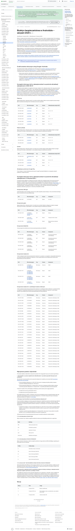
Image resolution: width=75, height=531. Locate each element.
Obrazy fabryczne (18, 520)
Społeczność (22, 528)
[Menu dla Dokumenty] (14, 1)
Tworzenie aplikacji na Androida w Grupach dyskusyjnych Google (44, 522)
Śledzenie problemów (58, 522)
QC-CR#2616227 (29, 268)
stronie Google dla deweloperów (32, 467)
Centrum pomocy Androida (59, 514)
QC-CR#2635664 (30, 278)
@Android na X (37, 514)
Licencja (34, 528)
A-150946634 (29, 110)
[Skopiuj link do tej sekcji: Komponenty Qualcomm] (30, 254)
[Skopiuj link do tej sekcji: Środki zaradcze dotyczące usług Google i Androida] (48, 66)
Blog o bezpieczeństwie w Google (40, 518)
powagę (18, 91)
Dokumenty (11, 1)
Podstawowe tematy (29, 6)
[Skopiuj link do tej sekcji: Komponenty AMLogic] (29, 189)
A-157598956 (29, 121)
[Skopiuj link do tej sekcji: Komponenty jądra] (27, 203)
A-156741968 (29, 113)
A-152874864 (29, 160)
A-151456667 (29, 137)
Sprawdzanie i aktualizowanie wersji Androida (28, 42)
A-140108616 (29, 156)
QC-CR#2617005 (30, 273)
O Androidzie (17, 528)
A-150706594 (29, 108)
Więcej (65, 6)
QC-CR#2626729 (30, 277)
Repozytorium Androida (19, 514)
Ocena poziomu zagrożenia (30, 50)
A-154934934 (29, 165)
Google (41, 477)
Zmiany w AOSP (33, 16)
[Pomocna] (58, 27)
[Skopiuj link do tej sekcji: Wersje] (22, 482)
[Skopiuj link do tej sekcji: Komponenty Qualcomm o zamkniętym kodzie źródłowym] (46, 286)
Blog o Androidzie (38, 517)
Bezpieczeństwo (20, 6)
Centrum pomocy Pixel (58, 515)
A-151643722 (29, 140)
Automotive (59, 6)
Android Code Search (21, 1)
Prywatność (39, 528)
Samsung (56, 477)
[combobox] (53, 1)
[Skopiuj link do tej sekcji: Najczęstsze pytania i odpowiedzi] (37, 371)
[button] (6, 16)
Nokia (53, 477)
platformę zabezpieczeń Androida (48, 68)
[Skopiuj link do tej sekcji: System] (22, 146)
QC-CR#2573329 (30, 271)
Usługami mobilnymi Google (30, 78)
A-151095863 (29, 116)
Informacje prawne (29, 528)
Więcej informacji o (20, 55)
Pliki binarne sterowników (19, 522)
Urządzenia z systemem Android (48, 6)
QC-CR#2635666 (30, 279)
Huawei (44, 477)
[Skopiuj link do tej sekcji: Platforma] (23, 98)
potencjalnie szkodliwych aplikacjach (35, 77)
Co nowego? (3, 6)
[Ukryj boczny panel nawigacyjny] (12, 529)
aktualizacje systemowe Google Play (47, 95)
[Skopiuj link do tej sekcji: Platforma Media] (26, 127)
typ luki (56, 90)
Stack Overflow (57, 520)
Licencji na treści (43, 505)
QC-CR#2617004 (30, 272)
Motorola (49, 477)
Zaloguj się (72, 1)
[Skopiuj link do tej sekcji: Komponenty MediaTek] (29, 226)
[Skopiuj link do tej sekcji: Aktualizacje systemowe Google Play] (36, 169)
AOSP (18, 26)
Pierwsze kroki (11, 6)
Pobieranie (16, 517)
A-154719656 (29, 118)
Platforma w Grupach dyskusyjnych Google (42, 520)
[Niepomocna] (60, 27)
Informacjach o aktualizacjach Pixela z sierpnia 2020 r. (30, 61)
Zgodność (37, 6)
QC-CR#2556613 (29, 283)
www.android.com (58, 517)
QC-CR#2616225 (29, 267)
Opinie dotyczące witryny (46, 528)
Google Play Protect (32, 70)
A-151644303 (29, 142)
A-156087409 (29, 124)
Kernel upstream (29, 218)
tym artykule (33, 397)
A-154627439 (29, 162)
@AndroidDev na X (38, 515)
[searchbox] (6, 10)
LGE (46, 477)
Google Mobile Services (59, 518)
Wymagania (17, 515)
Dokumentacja (4, 4)
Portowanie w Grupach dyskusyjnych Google (42, 524)
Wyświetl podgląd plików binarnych (20, 518)
